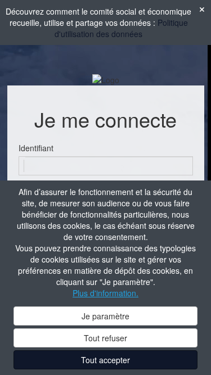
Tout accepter (105, 359)
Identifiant (36, 147)
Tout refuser (105, 338)
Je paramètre (105, 316)
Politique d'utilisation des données (121, 28)
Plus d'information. (105, 293)
